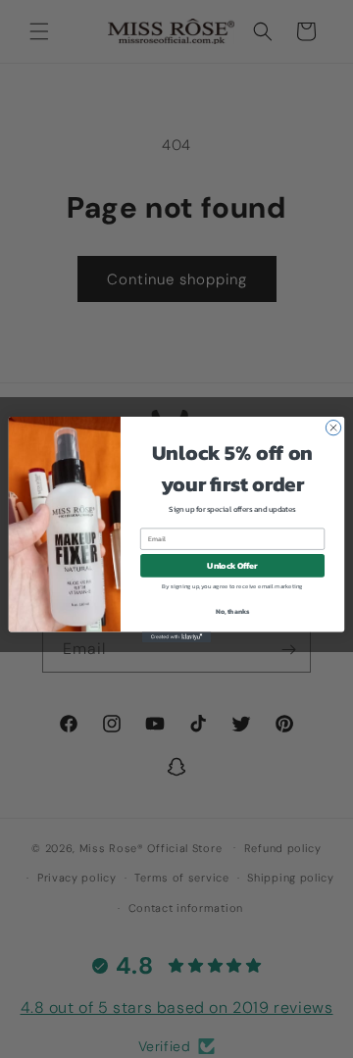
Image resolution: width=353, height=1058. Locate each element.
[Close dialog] (333, 427)
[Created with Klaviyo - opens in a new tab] (176, 636)
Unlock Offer (232, 565)
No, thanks (233, 611)
